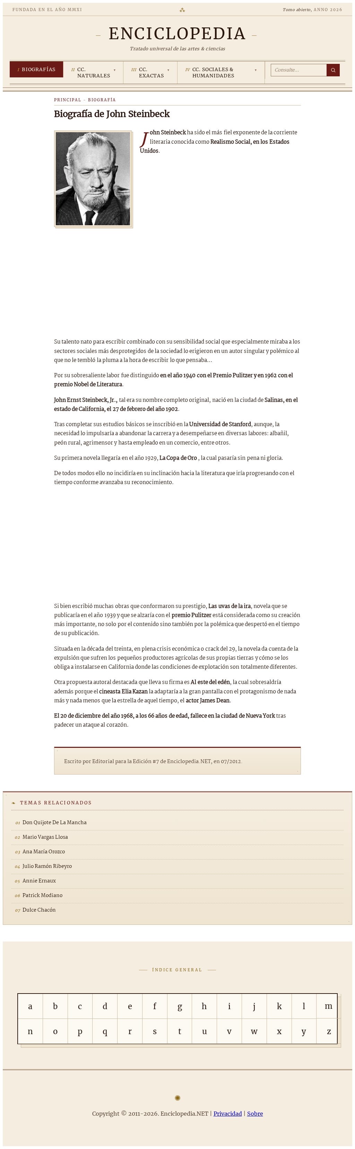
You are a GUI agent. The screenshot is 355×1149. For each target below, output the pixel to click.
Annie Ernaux (39, 881)
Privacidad (228, 1113)
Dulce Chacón (39, 910)
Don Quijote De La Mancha (55, 823)
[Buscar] (333, 70)
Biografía (102, 100)
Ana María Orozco (44, 852)
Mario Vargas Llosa (45, 837)
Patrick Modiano (42, 896)
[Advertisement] (177, 280)
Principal (67, 100)
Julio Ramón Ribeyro (47, 866)
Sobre (255, 1113)
